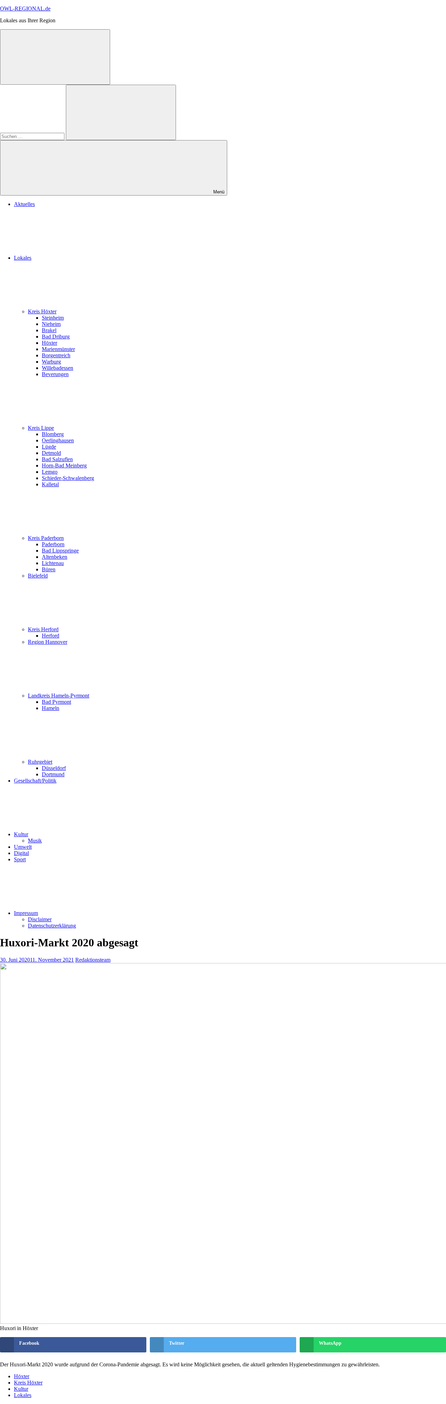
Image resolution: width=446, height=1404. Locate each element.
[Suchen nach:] (33, 136)
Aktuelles (24, 204)
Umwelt (23, 847)
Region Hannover (47, 642)
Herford (50, 636)
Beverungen (55, 374)
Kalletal (50, 484)
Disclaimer (40, 919)
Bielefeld (38, 576)
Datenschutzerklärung (52, 926)
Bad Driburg (56, 336)
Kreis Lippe (41, 428)
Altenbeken (54, 557)
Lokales (22, 258)
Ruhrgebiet (40, 762)
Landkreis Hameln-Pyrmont (58, 696)
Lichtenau (53, 563)
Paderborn (53, 544)
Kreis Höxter (42, 311)
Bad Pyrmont (56, 702)
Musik (35, 841)
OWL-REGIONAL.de (25, 9)
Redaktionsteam (92, 960)
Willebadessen (57, 368)
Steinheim (53, 318)
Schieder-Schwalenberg (68, 478)
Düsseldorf (54, 768)
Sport (20, 859)
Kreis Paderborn (46, 538)
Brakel (49, 330)
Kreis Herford (43, 629)
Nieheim (51, 324)
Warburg (51, 362)
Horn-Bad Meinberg (64, 465)
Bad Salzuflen (57, 459)
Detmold (51, 453)
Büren (48, 569)
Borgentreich (56, 355)
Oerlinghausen (58, 440)
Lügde (49, 447)
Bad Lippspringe (60, 551)
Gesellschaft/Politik (35, 781)
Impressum (26, 913)
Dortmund (53, 774)
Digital (21, 853)
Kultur (21, 834)
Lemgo (49, 472)
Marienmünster (58, 349)
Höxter (49, 343)
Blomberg (53, 434)
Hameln (50, 708)
